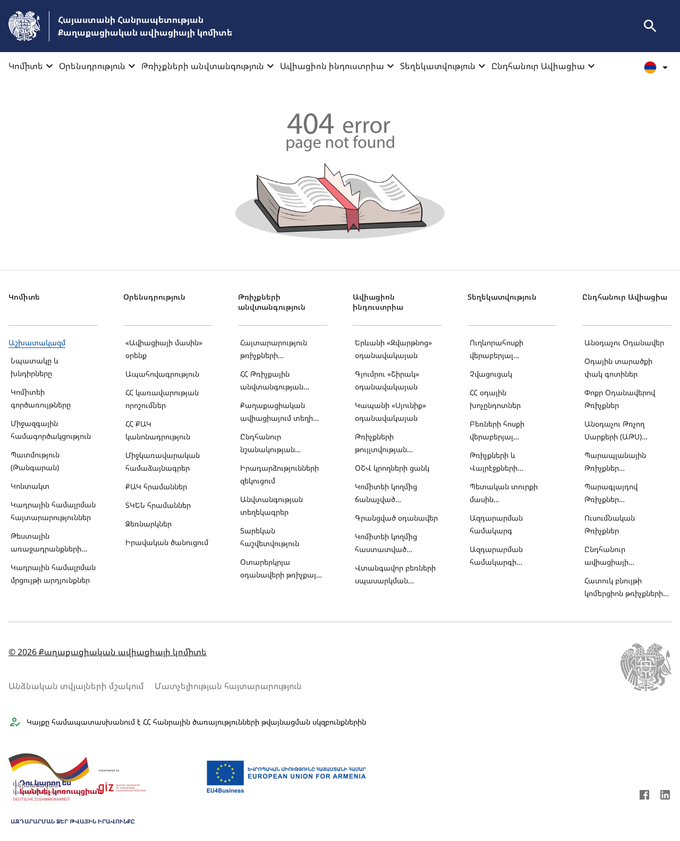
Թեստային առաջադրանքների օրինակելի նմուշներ (47, 543)
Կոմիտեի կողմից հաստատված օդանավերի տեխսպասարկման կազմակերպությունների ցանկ (397, 543)
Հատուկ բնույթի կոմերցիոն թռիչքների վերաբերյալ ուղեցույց (623, 587)
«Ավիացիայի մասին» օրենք (163, 348)
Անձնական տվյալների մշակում (76, 686)
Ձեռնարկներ (148, 524)
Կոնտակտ (30, 486)
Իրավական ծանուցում (166, 542)
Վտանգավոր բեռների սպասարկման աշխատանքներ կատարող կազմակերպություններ (397, 575)
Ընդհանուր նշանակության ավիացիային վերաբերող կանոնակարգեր (270, 443)
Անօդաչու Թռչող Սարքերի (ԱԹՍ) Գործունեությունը (616, 431)
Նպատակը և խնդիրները (34, 366)
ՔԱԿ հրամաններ (156, 486)
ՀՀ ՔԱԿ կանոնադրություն (157, 430)
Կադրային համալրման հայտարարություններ (53, 510)
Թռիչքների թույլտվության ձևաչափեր (381, 443)
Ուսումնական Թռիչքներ (609, 524)
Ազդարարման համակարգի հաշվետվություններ (505, 556)
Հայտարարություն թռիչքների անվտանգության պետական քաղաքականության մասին (277, 349)
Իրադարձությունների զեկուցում (279, 474)
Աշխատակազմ (36, 342)
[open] (650, 26)
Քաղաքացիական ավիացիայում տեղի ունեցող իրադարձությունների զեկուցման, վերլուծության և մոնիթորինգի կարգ (279, 412)
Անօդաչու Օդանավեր (624, 342)
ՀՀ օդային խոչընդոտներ (495, 398)
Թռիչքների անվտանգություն (202, 66)
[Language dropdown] (658, 67)
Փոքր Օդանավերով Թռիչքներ (619, 398)
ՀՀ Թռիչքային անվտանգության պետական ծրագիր (275, 381)
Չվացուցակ (491, 374)
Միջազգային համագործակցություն (51, 429)
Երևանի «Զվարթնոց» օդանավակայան (393, 348)
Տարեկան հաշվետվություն (269, 536)
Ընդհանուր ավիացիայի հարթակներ (606, 556)
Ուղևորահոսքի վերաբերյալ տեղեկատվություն (503, 349)
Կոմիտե (25, 66)
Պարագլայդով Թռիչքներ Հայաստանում (611, 493)
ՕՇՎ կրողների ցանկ (392, 468)
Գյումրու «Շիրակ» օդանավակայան (387, 380)
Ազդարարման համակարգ (496, 524)
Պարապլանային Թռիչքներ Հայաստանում (615, 462)
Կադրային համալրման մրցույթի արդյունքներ (53, 573)
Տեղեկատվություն (437, 66)
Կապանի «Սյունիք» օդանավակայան (390, 411)
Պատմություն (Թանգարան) (35, 460)
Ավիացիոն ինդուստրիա (332, 66)
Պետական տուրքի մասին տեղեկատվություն (504, 493)
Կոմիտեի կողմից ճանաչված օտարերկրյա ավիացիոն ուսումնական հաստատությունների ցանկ (394, 493)
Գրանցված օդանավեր (396, 518)
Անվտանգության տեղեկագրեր (271, 505)
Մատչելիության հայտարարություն (228, 686)
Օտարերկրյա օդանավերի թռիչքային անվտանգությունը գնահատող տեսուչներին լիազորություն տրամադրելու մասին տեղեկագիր (282, 569)
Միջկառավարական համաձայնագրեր (162, 461)
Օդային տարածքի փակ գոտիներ (618, 367)
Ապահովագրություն (162, 374)
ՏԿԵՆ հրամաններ (158, 505)
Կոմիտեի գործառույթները (41, 398)
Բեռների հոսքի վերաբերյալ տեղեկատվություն (503, 431)
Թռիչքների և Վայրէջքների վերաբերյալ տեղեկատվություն (503, 462)
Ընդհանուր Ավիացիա (538, 66)
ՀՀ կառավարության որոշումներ (162, 398)
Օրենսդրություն (92, 66)
